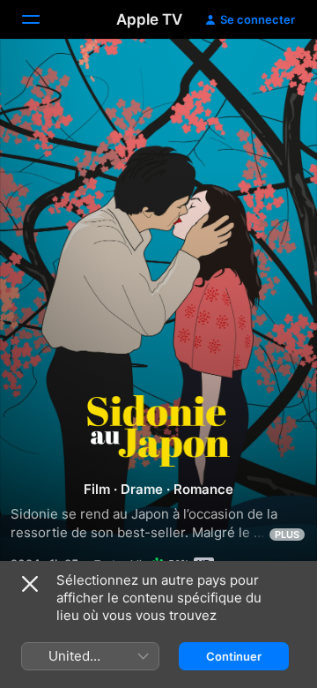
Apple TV (149, 19)
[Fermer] (30, 584)
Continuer (234, 656)
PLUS (287, 534)
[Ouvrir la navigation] (41, 19)
